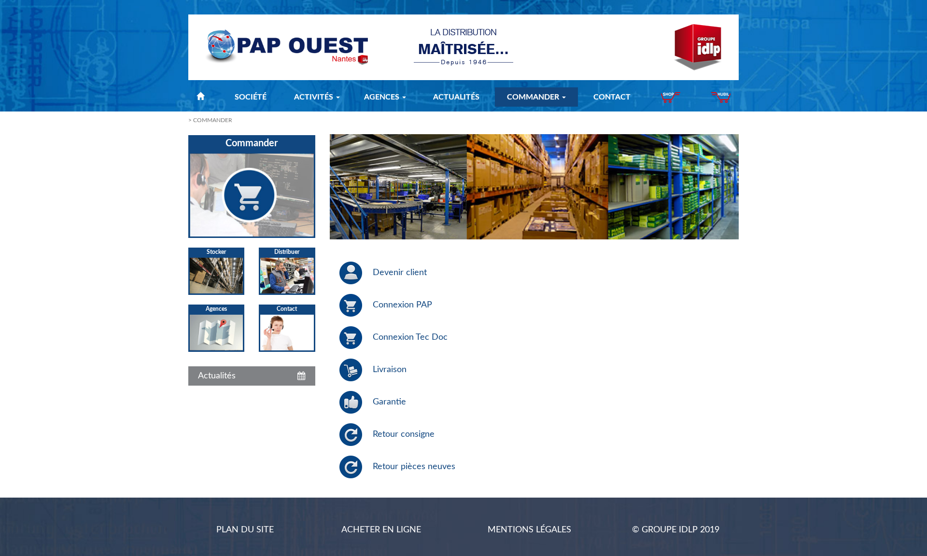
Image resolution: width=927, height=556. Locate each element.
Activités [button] (314, 97)
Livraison (390, 369)
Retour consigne (404, 434)
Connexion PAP (402, 305)
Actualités (456, 97)
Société (251, 97)
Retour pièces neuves (414, 466)
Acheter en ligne (381, 530)
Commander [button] (534, 97)
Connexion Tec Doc (410, 337)
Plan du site (245, 530)
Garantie (389, 402)
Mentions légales (529, 530)
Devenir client (400, 272)
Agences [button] (382, 97)
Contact (612, 97)
